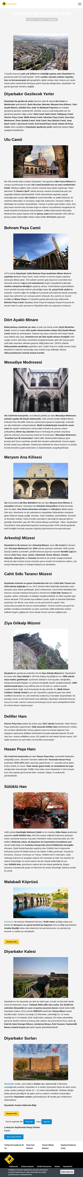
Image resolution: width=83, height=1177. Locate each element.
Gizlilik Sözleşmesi (44, 1166)
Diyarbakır (9, 922)
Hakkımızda (13, 1166)
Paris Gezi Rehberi (30, 1146)
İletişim (57, 1166)
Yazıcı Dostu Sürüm (13, 1137)
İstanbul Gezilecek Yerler (68, 1146)
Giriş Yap (29, 1122)
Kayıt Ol (47, 1122)
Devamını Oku (11, 942)
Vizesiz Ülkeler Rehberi (48, 1146)
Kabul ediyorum (67, 1172)
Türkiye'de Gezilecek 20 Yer (14, 1146)
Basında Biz (67, 1166)
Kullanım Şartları (27, 1166)
